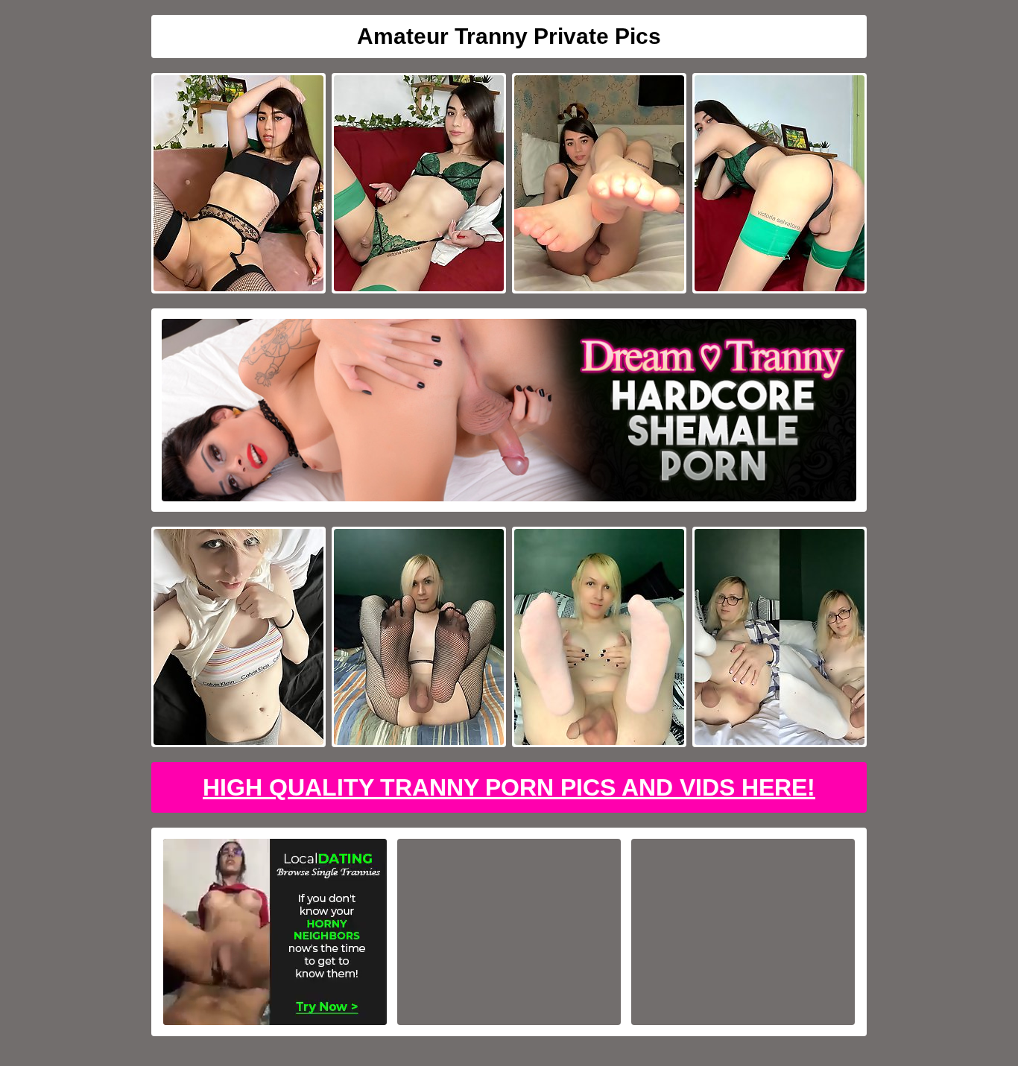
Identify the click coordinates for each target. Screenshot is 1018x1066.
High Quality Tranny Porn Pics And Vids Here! (509, 787)
